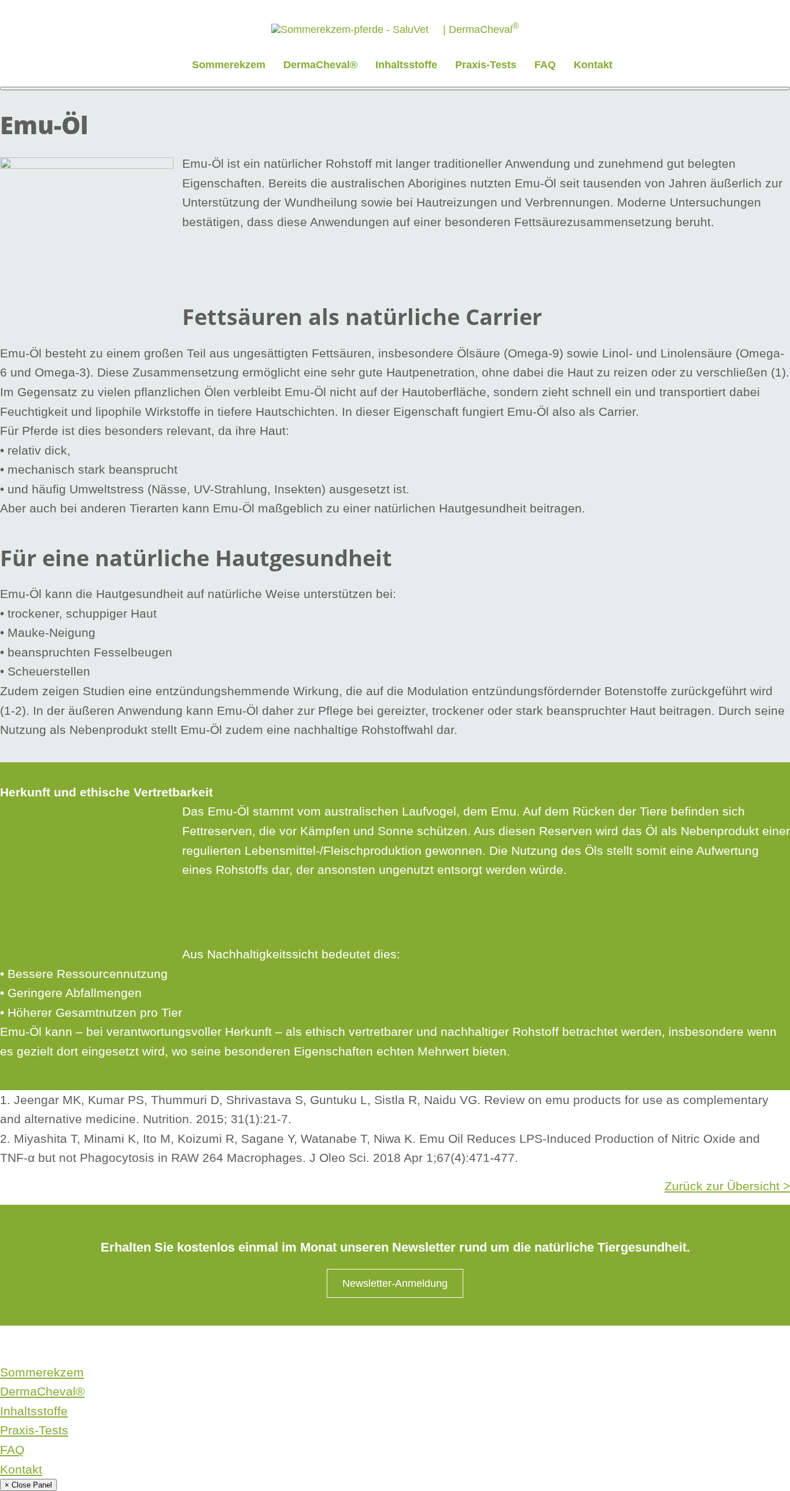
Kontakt (593, 65)
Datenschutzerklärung (41, 1345)
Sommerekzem (228, 65)
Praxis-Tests (485, 65)
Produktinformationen (308, 1345)
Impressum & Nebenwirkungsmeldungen (175, 1345)
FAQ (545, 65)
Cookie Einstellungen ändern (488, 1345)
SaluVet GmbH (391, 1345)
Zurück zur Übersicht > (727, 1186)
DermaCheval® (320, 65)
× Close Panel (28, 1485)
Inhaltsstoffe (406, 65)
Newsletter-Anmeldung (395, 1283)
